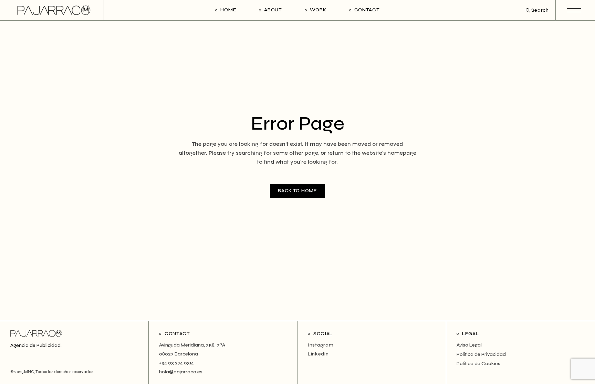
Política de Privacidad (481, 354)
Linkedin (318, 354)
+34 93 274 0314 (176, 363)
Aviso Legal (469, 345)
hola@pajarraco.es (180, 372)
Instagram (320, 345)
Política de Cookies (478, 363)
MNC (28, 372)
